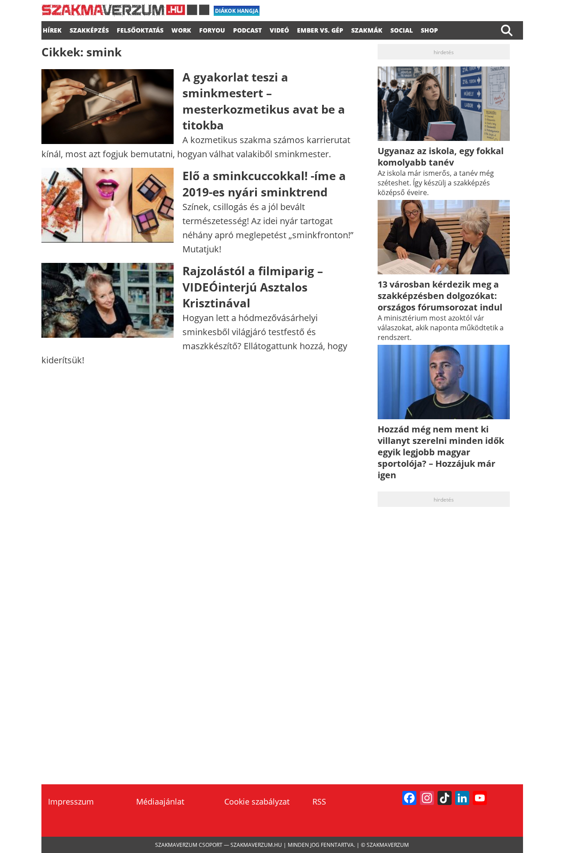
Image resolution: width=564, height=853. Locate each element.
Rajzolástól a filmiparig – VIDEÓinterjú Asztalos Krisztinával (252, 287)
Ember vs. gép (320, 29)
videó (279, 29)
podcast (247, 29)
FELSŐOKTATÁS (140, 29)
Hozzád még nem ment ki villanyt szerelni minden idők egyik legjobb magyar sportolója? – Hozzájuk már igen (441, 452)
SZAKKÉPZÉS (89, 29)
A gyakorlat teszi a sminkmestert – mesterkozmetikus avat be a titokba (263, 101)
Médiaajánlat (160, 801)
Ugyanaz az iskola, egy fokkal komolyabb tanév (441, 156)
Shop (429, 29)
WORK (181, 29)
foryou (212, 29)
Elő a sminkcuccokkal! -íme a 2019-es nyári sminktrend (264, 183)
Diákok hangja (236, 11)
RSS (319, 801)
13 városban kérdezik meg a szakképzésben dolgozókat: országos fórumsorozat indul (440, 295)
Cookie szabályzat (256, 801)
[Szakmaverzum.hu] (125, 13)
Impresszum (71, 801)
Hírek (52, 29)
